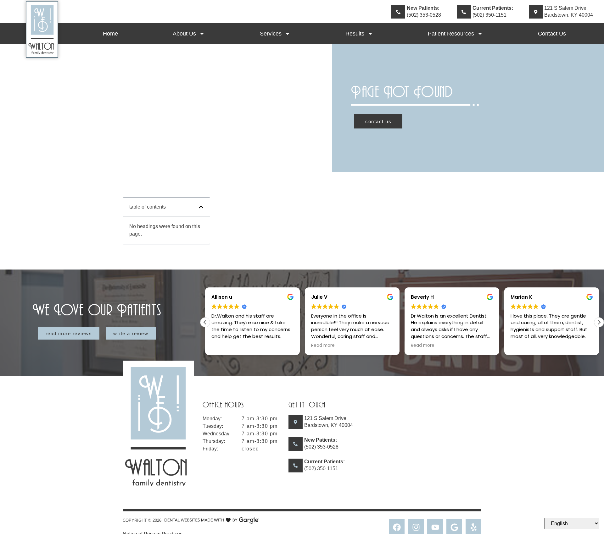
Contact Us (552, 33)
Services (271, 33)
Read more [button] (323, 345)
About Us (184, 33)
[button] (201, 207)
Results (354, 33)
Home (110, 33)
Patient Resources (451, 33)
